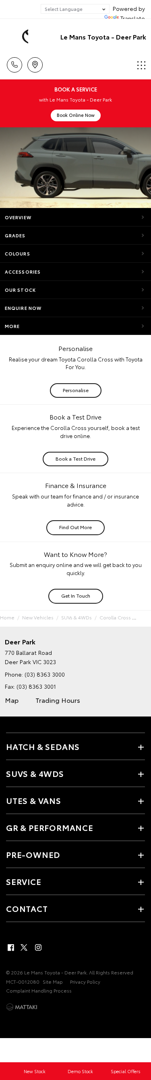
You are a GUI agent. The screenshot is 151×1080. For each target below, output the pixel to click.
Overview (18, 217)
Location (35, 62)
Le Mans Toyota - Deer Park (103, 36)
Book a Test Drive (75, 458)
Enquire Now (23, 308)
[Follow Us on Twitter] (24, 947)
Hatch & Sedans (43, 746)
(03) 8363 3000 (45, 674)
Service (23, 881)
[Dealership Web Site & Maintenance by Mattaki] (21, 1007)
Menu (140, 62)
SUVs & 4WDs (76, 617)
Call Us (14, 62)
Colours (17, 253)
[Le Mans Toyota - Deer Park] (18, 36)
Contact (27, 908)
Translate (132, 18)
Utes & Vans (33, 800)
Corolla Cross (115, 617)
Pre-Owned (33, 854)
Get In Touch (75, 595)
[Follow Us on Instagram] (38, 947)
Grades (15, 235)
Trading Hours (57, 699)
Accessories (23, 271)
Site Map (53, 981)
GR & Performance (49, 827)
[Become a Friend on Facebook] (10, 947)
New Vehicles (38, 617)
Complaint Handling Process (39, 990)
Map (12, 699)
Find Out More (75, 526)
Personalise (76, 389)
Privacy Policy (85, 981)
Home (7, 617)
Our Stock (20, 290)
